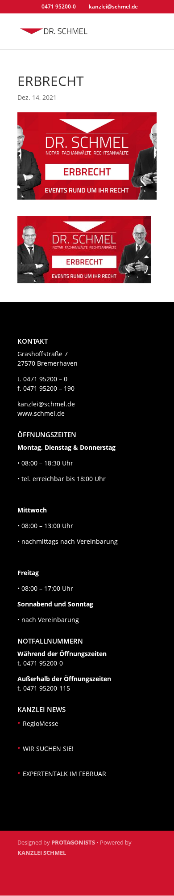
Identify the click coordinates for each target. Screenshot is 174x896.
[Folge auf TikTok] (90, 883)
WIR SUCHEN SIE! (48, 748)
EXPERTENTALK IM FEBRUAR (64, 773)
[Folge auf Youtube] (69, 883)
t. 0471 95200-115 (43, 688)
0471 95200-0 (58, 6)
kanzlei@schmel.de (46, 404)
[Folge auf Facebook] (26, 883)
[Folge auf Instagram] (48, 883)
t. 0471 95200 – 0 (42, 379)
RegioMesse (40, 723)
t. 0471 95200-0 (40, 663)
